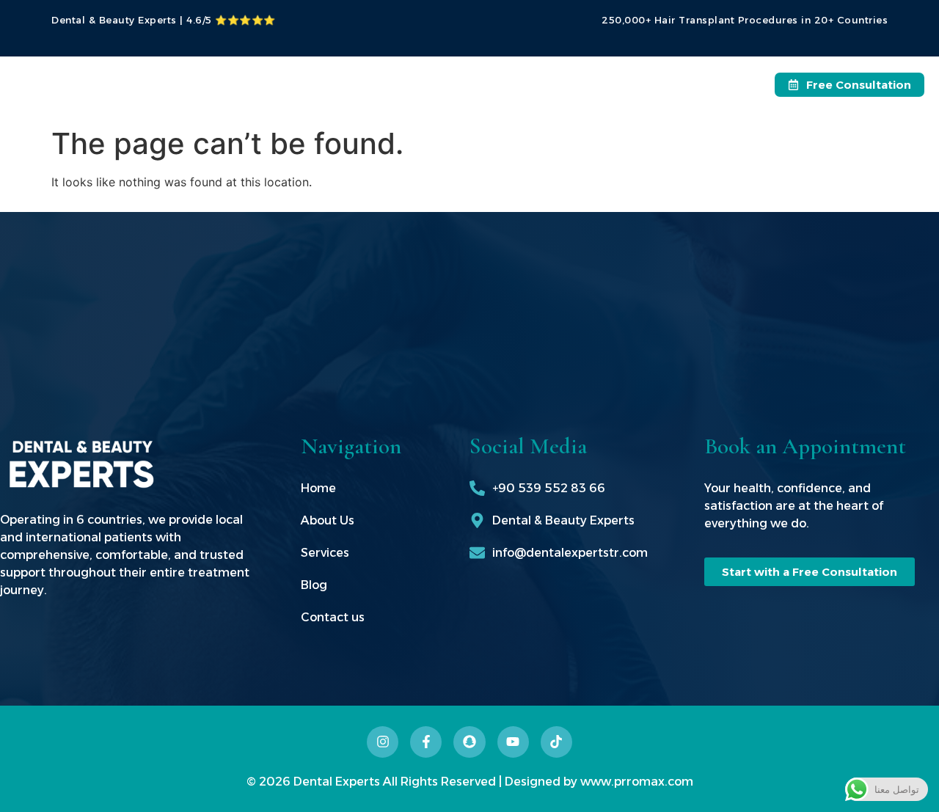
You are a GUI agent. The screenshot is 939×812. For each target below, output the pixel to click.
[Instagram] (382, 742)
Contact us (623, 80)
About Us (391, 80)
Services (470, 80)
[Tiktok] (556, 742)
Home (319, 80)
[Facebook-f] (426, 742)
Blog (550, 80)
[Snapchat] (469, 742)
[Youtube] (513, 742)
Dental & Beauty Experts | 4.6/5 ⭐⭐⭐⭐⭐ (163, 20)
